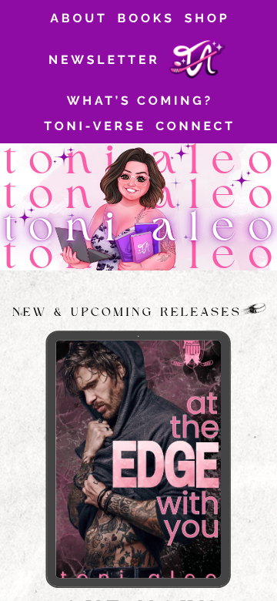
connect (195, 126)
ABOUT (78, 18)
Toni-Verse (94, 126)
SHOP (207, 18)
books (146, 18)
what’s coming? (140, 100)
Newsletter (104, 59)
